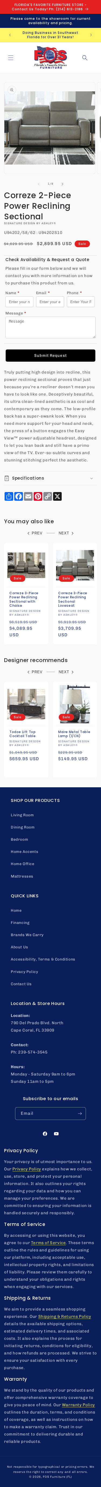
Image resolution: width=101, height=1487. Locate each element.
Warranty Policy (78, 1404)
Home (16, 910)
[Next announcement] (91, 35)
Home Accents (24, 851)
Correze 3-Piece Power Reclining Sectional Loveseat (72, 599)
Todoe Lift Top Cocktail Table (22, 734)
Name (12, 293)
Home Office (22, 864)
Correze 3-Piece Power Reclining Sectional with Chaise (24, 599)
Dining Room (23, 827)
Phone (74, 293)
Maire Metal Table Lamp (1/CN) (74, 734)
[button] (11, 58)
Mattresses (22, 876)
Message (15, 313)
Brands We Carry (27, 935)
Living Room (22, 815)
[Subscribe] (80, 1113)
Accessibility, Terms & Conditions (43, 959)
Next (64, 533)
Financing (20, 922)
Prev (37, 533)
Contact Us (21, 984)
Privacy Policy (24, 971)
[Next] (62, 184)
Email (43, 293)
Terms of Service (48, 1242)
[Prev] (39, 184)
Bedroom (19, 839)
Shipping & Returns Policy (64, 1316)
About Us (19, 947)
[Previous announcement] (10, 35)
